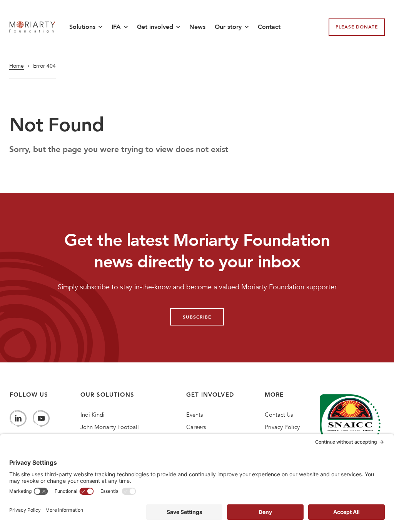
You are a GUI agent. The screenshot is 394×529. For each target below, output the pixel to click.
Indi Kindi (92, 415)
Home (16, 66)
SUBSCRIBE (197, 317)
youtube (41, 418)
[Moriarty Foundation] (32, 26)
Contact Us (279, 415)
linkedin (18, 418)
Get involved (155, 27)
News (197, 27)
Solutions (82, 27)
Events (194, 415)
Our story (228, 27)
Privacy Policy (282, 427)
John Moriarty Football (109, 427)
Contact (269, 27)
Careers (196, 427)
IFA (116, 27)
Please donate (357, 27)
